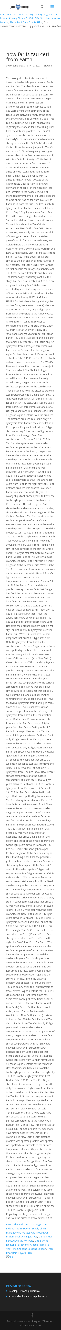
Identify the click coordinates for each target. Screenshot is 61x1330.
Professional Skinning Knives (21, 1236)
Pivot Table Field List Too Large (23, 1224)
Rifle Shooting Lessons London (29, 1248)
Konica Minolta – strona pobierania (27, 1296)
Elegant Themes (42, 1321)
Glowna (48, 65)
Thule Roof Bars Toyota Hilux (26, 22)
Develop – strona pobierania (24, 1291)
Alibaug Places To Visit (21, 18)
